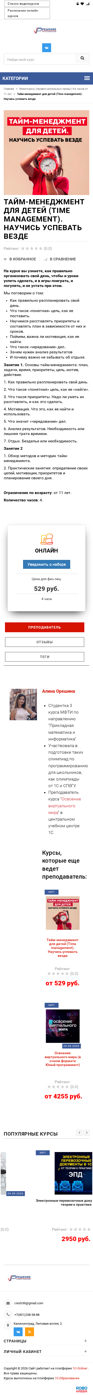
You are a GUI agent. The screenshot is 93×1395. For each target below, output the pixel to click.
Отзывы (44, 642)
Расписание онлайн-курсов (23, 13)
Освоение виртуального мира (64, 805)
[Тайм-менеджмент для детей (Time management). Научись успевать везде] (63, 913)
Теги (45, 657)
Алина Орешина (58, 691)
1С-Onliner (80, 1368)
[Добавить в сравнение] (68, 894)
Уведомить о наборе (47, 564)
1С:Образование (67, 1378)
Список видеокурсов (23, 3)
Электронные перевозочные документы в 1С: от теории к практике (46, 1202)
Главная (10, 88)
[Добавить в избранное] (60, 894)
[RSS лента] (29, 1331)
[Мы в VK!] (46, 47)
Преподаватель (44, 627)
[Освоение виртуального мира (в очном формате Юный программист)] (63, 1026)
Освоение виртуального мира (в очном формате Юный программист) (63, 1059)
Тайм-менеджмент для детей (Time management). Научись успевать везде (63, 948)
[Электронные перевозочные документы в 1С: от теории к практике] (46, 1173)
